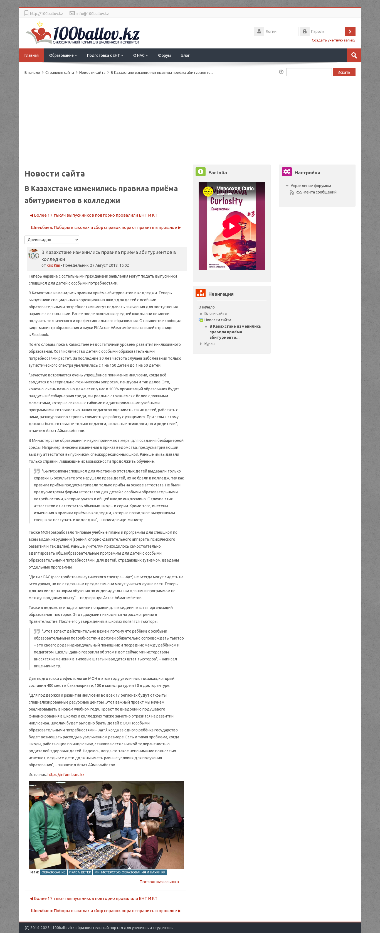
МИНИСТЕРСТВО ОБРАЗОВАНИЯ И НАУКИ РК (130, 872)
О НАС (139, 55)
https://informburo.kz (66, 774)
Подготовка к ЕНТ (103, 55)
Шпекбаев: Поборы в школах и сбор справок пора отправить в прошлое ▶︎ (106, 227)
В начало (207, 307)
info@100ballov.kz (93, 13)
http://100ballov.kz (46, 13)
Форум (164, 55)
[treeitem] (232, 307)
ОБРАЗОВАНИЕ (53, 872)
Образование (61, 55)
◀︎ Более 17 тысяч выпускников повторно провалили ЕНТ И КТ (93, 215)
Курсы (209, 344)
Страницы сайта (59, 72)
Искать (344, 72)
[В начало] (82, 32)
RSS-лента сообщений (316, 192)
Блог (185, 55)
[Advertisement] (189, 119)
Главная (31, 55)
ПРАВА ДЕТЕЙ (80, 872)
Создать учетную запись (334, 40)
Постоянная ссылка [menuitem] (159, 881)
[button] (282, 72)
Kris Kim (53, 265)
